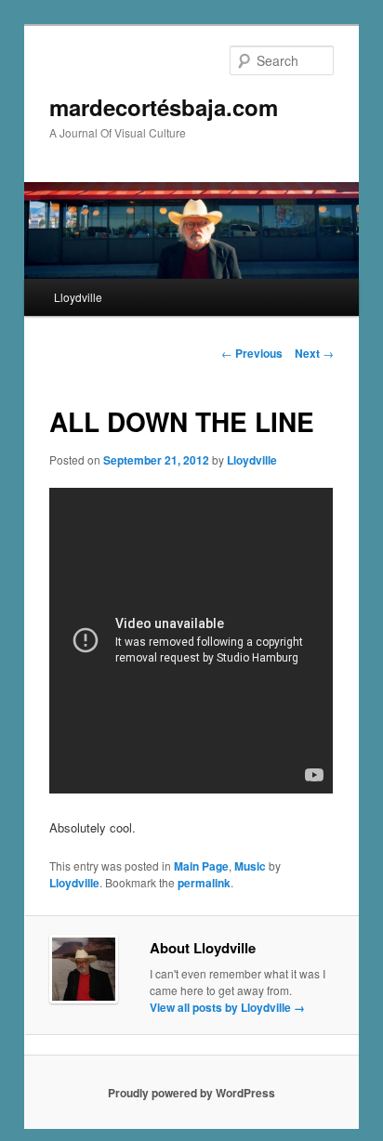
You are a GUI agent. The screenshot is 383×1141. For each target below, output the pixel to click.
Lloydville (78, 297)
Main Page (201, 866)
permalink (204, 882)
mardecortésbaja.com (163, 107)
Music (250, 866)
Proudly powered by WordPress (191, 1092)
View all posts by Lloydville (227, 1007)
